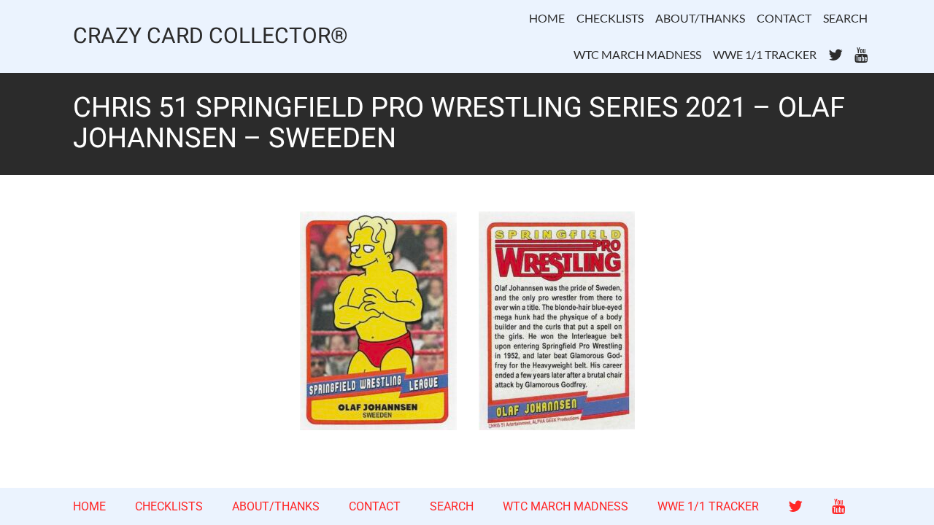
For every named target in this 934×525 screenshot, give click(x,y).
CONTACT (784, 18)
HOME (547, 18)
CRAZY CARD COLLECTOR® (210, 37)
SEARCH (845, 18)
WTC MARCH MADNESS (637, 54)
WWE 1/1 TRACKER (765, 54)
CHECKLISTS (610, 18)
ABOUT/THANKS (700, 18)
